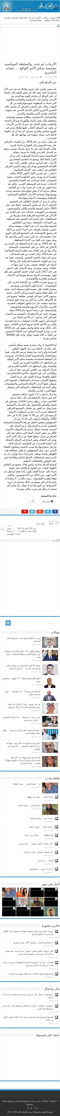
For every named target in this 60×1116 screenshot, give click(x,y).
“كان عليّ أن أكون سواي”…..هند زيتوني (36, 843)
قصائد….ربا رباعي (45, 860)
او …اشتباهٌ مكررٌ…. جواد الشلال (26, 784)
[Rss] (37, 1108)
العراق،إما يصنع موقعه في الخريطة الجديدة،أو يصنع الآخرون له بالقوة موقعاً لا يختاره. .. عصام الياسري (22, 760)
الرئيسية (54, 17)
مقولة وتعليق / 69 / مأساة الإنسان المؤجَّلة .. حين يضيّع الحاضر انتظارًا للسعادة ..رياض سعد (21, 654)
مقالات (45, 17)
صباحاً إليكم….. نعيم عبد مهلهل (40, 797)
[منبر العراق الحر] (30, 6)
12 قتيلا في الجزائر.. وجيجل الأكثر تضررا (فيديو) (33, 942)
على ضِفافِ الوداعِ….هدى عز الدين (38, 852)
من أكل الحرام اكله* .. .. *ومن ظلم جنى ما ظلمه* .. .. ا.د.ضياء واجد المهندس (21, 530)
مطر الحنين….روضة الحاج (29, 805)
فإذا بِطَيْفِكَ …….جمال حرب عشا (39, 835)
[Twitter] (31, 1108)
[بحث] (8, 623)
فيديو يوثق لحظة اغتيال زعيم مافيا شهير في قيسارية (30, 974)
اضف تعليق (35, 77)
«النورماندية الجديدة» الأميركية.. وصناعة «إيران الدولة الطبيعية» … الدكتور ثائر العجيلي (23, 746)
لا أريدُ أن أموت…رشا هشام (41, 869)
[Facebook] (34, 1108)
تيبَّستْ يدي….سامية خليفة (41, 818)
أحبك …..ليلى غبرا (44, 522)
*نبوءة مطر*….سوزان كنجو (41, 827)
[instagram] (28, 1108)
